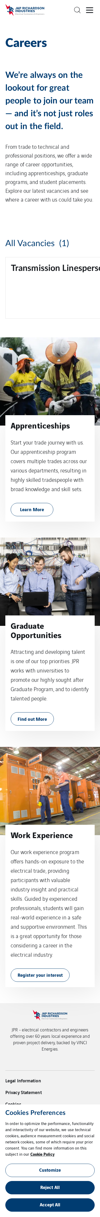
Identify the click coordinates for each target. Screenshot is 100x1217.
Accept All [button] (50, 1204)
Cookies (13, 1104)
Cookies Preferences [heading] (35, 1113)
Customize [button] (50, 1169)
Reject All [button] (50, 1187)
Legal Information (23, 1080)
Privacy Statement (23, 1092)
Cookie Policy (42, 1154)
